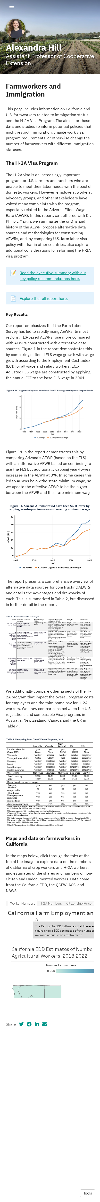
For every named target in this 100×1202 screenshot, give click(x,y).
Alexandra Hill (33, 47)
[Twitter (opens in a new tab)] (21, 1024)
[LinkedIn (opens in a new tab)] (36, 1024)
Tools (87, 1193)
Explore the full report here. (44, 298)
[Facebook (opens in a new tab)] (29, 1024)
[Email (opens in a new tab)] (44, 1024)
